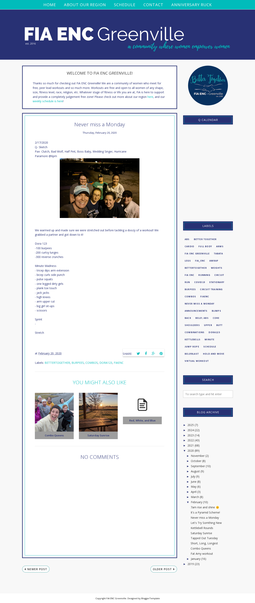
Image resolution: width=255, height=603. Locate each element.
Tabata (218, 254)
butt (219, 325)
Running (204, 275)
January (195, 559)
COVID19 (199, 282)
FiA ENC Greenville (197, 254)
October (196, 461)
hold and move (214, 354)
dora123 (105, 363)
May (193, 486)
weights (216, 268)
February (196, 502)
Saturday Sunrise (201, 533)
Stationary (216, 282)
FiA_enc (200, 261)
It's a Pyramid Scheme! (205, 512)
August (195, 471)
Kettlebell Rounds (202, 528)
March (195, 497)
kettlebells (192, 339)
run (187, 282)
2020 (190, 450)
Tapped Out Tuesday (204, 538)
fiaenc (119, 363)
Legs (188, 261)
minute (209, 339)
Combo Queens (201, 548)
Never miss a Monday (205, 517)
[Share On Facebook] (146, 353)
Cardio (189, 246)
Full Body (205, 246)
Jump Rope (192, 347)
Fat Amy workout (202, 553)
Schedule (209, 347)
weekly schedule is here (48, 101)
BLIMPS (216, 311)
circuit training (211, 289)
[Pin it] (161, 353)
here (150, 97)
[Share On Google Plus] (153, 353)
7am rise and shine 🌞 (205, 507)
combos (91, 363)
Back (188, 318)
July (193, 476)
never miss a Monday (199, 304)
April (193, 492)
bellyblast (192, 354)
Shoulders (192, 325)
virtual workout (197, 361)
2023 (190, 435)
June (193, 481)
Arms (220, 246)
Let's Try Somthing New (206, 523)
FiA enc (189, 275)
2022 (190, 440)
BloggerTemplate (150, 598)
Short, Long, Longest (204, 543)
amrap (213, 261)
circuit (219, 275)
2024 (190, 430)
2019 (190, 564)
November (198, 456)
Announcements (196, 311)
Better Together (205, 239)
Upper (208, 325)
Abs (187, 239)
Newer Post (37, 569)
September (198, 466)
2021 (190, 445)
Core (216, 318)
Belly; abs (202, 318)
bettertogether (57, 363)
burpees (78, 363)
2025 (190, 425)
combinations (194, 332)
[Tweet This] (138, 353)
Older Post (162, 569)
